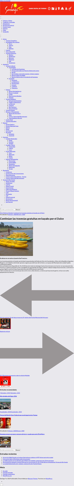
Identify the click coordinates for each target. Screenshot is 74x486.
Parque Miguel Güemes (12, 191)
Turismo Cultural (10, 66)
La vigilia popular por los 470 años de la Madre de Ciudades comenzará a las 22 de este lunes (28, 460)
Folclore (8, 89)
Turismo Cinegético (11, 40)
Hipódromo (12, 56)
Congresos (9, 172)
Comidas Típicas (10, 145)
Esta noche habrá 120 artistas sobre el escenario (16, 459)
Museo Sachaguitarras (15, 91)
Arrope (11, 169)
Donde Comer (7, 27)
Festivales (11, 78)
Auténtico (6, 64)
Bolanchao (12, 167)
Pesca (10, 44)
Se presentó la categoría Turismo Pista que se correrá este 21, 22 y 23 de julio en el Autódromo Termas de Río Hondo (35, 462)
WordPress (49, 478)
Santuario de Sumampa (15, 101)
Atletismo (11, 59)
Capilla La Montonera (15, 102)
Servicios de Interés (8, 25)
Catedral (11, 105)
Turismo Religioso (11, 99)
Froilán (11, 94)
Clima (4, 30)
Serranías (8, 132)
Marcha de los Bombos (15, 96)
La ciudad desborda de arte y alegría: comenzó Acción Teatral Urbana (22, 464)
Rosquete (14, 80)
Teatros (11, 45)
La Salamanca (15, 82)
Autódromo (12, 63)
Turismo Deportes (11, 53)
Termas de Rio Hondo (9, 180)
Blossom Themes (33, 478)
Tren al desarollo (10, 51)
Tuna (10, 153)
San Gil (13, 72)
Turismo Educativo (11, 121)
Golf (10, 61)
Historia (5, 28)
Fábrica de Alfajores (11, 189)
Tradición (14, 86)
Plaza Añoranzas (10, 175)
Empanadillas (12, 162)
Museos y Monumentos (12, 112)
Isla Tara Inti (9, 131)
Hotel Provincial (10, 197)
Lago (7, 192)
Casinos (8, 50)
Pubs (10, 47)
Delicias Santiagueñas (12, 159)
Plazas (7, 129)
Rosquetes (12, 164)
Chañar (11, 158)
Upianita (11, 97)
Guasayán (11, 135)
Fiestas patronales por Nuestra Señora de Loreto (25, 70)
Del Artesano (15, 83)
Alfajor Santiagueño (14, 165)
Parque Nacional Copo (12, 126)
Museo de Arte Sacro (15, 113)
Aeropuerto (9, 199)
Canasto (14, 85)
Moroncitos (12, 161)
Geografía (6, 32)
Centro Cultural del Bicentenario (18, 116)
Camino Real (9, 120)
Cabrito (11, 148)
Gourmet (5, 137)
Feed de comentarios (9, 474)
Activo (5, 39)
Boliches (11, 48)
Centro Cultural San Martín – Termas (16, 176)
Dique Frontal (10, 186)
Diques (8, 127)
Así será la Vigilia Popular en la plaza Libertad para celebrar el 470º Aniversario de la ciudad (28, 457)
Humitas (11, 142)
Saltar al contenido (5, 1)
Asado (10, 140)
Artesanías (9, 194)
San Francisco (12, 107)
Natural (5, 123)
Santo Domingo (13, 108)
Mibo (10, 115)
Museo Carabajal (13, 93)
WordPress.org (7, 476)
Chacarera (14, 88)
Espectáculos (9, 188)
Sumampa (11, 134)
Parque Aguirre (10, 124)
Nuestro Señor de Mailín (18, 75)
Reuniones (6, 170)
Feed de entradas (8, 472)
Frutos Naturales (10, 151)
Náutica (11, 55)
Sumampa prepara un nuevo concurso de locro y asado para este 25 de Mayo (22, 434)
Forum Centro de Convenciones (15, 173)
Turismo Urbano (10, 110)
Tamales (11, 143)
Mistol (10, 156)
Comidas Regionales (11, 139)
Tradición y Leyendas (9, 22)
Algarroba (11, 154)
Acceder (5, 471)
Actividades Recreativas (12, 42)
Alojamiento (6, 24)
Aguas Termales (10, 181)
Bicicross (11, 58)
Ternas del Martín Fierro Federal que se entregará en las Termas (18, 415)
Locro (10, 150)
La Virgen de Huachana (18, 69)
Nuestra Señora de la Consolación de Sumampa (25, 77)
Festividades (12, 67)
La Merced (12, 104)
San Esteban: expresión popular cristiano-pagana (25, 74)
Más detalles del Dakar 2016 (8, 396)
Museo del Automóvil (12, 200)
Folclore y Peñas (7, 20)
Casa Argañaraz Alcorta (15, 118)
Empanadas (12, 146)
